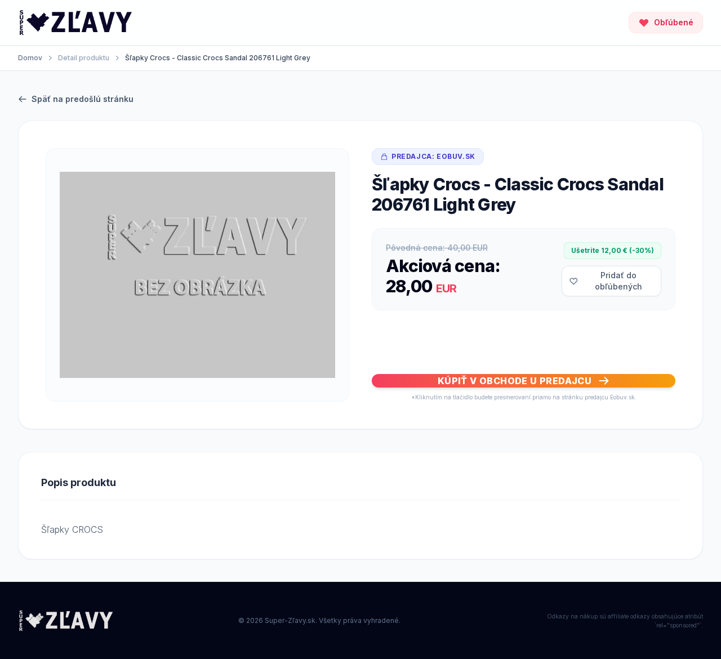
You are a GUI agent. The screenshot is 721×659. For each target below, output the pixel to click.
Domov (30, 58)
